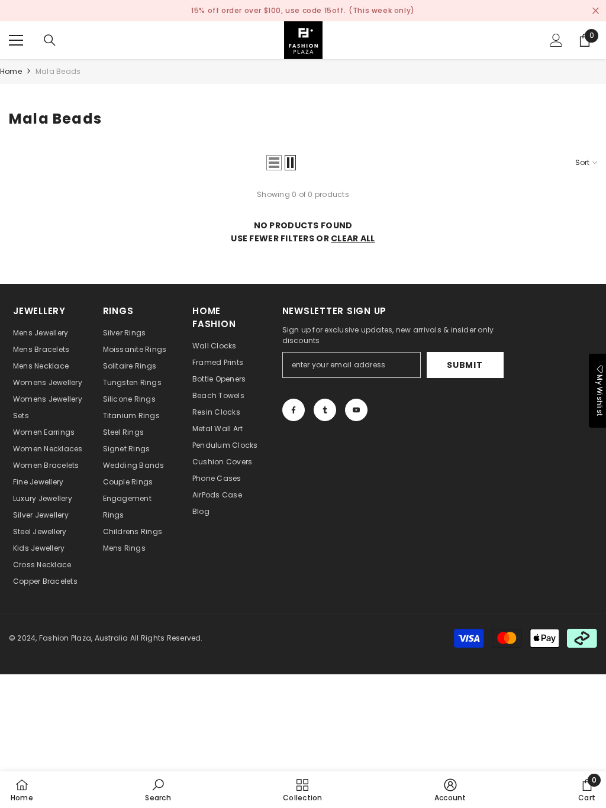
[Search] (50, 40)
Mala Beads (58, 71)
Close (595, 11)
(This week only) (382, 10)
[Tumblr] (325, 410)
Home (11, 71)
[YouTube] (356, 410)
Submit (464, 365)
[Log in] (556, 40)
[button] (274, 162)
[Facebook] (293, 410)
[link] (158, 790)
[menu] (16, 40)
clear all (353, 238)
